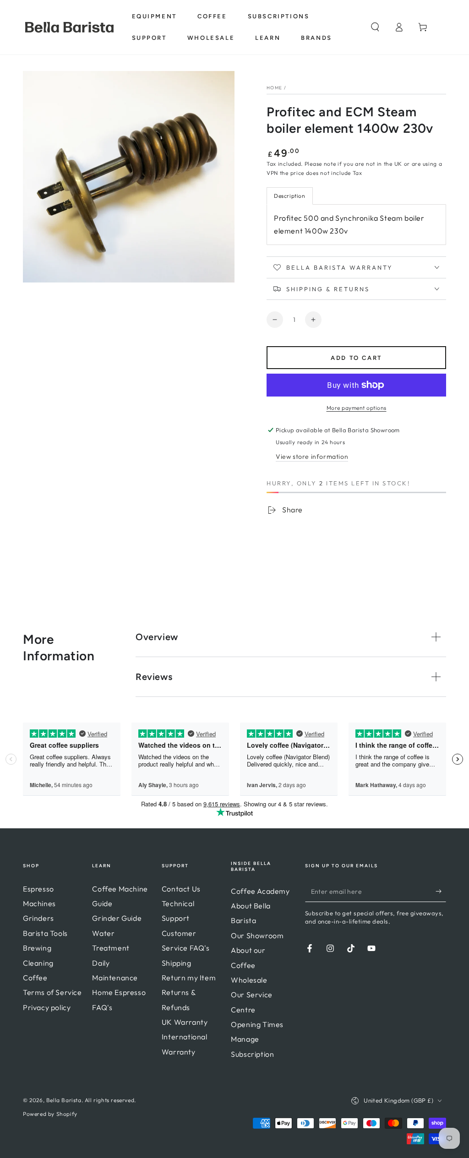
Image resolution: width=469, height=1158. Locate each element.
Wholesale (249, 979)
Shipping (176, 963)
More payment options (357, 407)
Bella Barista (64, 1100)
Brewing (37, 947)
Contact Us (181, 888)
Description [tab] (289, 195)
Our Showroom (257, 935)
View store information (312, 456)
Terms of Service (52, 992)
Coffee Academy (260, 891)
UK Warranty (185, 1022)
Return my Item (189, 977)
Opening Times (257, 1024)
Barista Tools (45, 933)
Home (274, 88)
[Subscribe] (441, 891)
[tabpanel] (356, 224)
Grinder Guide (117, 918)
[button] (375, 27)
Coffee (35, 977)
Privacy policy (47, 1007)
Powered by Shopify (50, 1113)
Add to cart (356, 357)
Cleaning (38, 963)
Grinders (38, 918)
